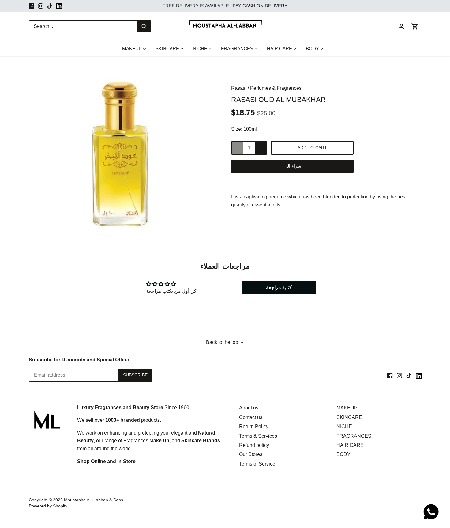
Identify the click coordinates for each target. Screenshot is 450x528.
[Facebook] (31, 5)
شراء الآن (292, 166)
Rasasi (238, 88)
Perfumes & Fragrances (276, 88)
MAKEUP (347, 407)
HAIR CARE (350, 445)
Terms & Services (258, 436)
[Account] (401, 26)
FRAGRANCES (353, 436)
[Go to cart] (414, 26)
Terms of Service (257, 463)
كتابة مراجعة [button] (279, 287)
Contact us (250, 417)
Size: (236, 129)
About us (248, 407)
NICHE (344, 426)
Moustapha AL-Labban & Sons (93, 499)
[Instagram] (40, 5)
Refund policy (254, 445)
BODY (343, 454)
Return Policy (253, 426)
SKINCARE (349, 417)
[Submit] (144, 26)
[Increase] (261, 147)
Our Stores (250, 454)
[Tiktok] (49, 5)
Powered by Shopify (48, 505)
